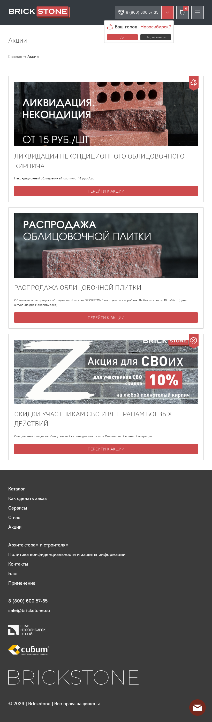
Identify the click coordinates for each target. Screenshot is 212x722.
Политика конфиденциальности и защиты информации (66, 554)
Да (122, 37)
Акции (14, 527)
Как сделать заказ (27, 498)
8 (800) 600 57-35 (142, 12)
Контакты (18, 564)
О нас (14, 517)
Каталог (16, 489)
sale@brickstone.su (29, 610)
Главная (15, 56)
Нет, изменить (155, 37)
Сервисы (17, 508)
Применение (21, 583)
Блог (13, 573)
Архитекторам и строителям (38, 545)
